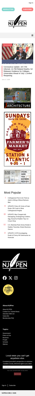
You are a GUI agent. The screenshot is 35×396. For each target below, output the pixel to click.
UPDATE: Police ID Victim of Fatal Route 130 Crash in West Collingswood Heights (19, 208)
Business (6, 337)
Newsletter (8, 9)
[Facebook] (5, 279)
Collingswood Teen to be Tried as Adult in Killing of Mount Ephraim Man (18, 200)
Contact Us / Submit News (11, 311)
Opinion (5, 344)
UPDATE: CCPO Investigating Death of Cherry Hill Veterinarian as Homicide (19, 235)
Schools (5, 342)
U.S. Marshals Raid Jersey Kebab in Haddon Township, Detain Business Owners (19, 227)
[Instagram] (16, 279)
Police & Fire (7, 335)
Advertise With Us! (8, 314)
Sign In (31, 3)
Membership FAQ (8, 318)
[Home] (16, 264)
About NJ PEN (7, 309)
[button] (17, 22)
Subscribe (27, 9)
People (5, 340)
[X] (10, 279)
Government (6, 333)
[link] (17, 98)
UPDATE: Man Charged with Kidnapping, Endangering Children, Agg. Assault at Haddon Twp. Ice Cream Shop (19, 218)
